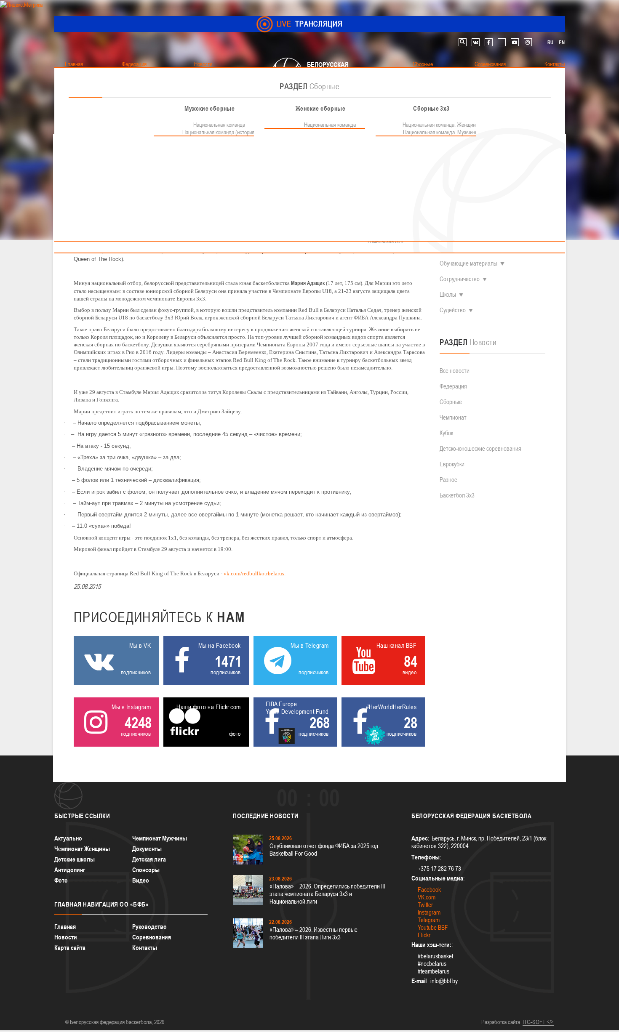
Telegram (429, 919)
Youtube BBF (433, 927)
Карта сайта (69, 947)
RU (550, 42)
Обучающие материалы (468, 263)
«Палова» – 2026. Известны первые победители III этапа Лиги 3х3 (313, 933)
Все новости (455, 370)
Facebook (429, 889)
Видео (140, 880)
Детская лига (149, 859)
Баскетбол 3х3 (457, 495)
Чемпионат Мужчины (159, 838)
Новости (65, 937)
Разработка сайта (500, 1022)
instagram (528, 42)
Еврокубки (452, 464)
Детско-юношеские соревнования (480, 448)
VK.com (426, 897)
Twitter (425, 904)
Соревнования (151, 937)
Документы (147, 848)
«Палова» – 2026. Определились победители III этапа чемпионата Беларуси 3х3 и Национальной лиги (327, 894)
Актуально (68, 838)
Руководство (149, 926)
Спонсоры (146, 869)
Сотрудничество (460, 278)
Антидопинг (69, 869)
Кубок (446, 432)
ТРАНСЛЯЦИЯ (310, 23)
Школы (448, 294)
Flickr (424, 935)
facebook (489, 42)
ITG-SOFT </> (538, 1022)
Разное (448, 479)
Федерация (453, 386)
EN (562, 42)
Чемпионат (453, 417)
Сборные (451, 401)
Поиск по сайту (463, 42)
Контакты (144, 947)
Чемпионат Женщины (82, 848)
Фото (61, 880)
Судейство (453, 310)
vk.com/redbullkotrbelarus (254, 573)
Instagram (429, 912)
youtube (515, 42)
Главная (65, 926)
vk (476, 42)
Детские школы (74, 859)
